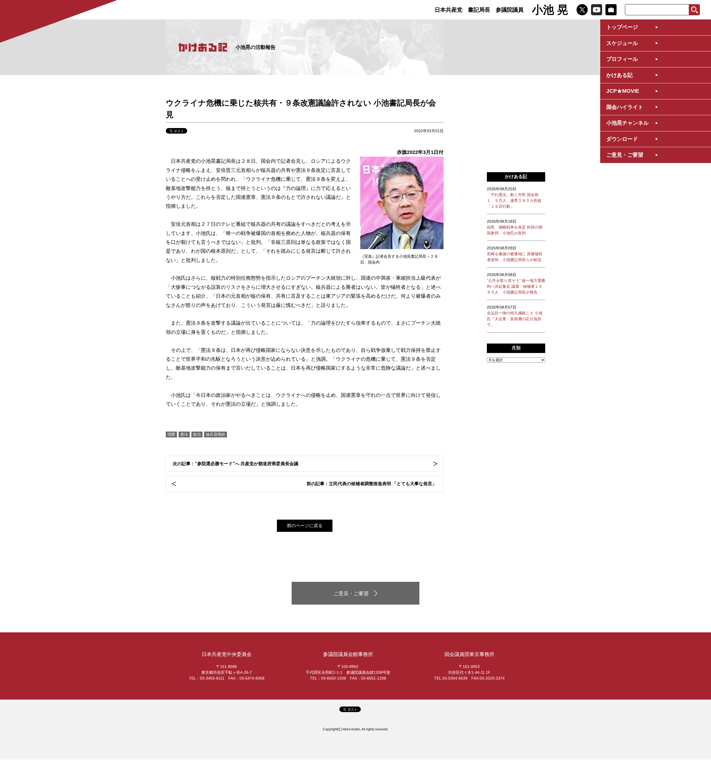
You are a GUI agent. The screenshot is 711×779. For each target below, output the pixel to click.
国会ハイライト (624, 107)
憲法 (184, 434)
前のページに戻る (304, 525)
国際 (171, 434)
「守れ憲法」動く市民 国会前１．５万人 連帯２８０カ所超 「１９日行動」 (514, 198)
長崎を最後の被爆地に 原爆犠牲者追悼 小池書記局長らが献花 (514, 254)
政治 (197, 434)
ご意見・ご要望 (624, 155)
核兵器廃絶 (215, 434)
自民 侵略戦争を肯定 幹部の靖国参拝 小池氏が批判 (514, 227)
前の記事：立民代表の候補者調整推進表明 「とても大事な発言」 (372, 483)
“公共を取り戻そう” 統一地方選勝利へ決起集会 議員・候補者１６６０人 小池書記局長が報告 (516, 283)
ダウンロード (622, 139)
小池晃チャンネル (627, 123)
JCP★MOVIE (622, 91)
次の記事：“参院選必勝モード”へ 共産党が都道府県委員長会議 (235, 463)
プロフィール (622, 59)
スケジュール (622, 43)
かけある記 (619, 75)
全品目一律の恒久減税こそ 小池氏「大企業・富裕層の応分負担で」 (514, 316)
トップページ (622, 27)
